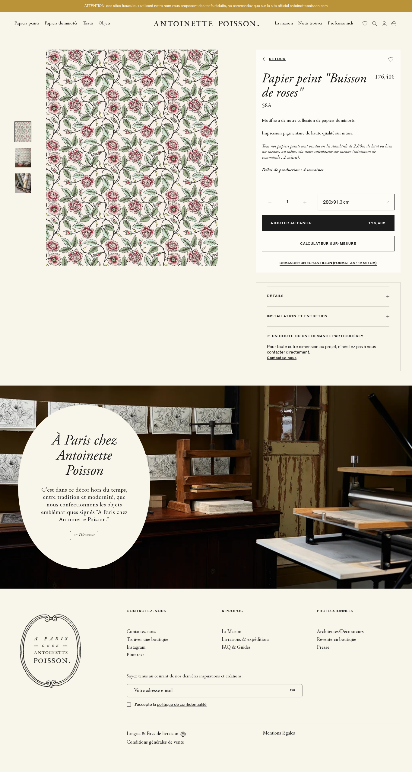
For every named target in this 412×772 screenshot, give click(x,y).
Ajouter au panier (291, 223)
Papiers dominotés (61, 23)
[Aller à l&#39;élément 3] (22, 183)
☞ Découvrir (84, 535)
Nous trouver (310, 23)
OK (292, 691)
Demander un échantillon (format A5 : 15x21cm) (328, 263)
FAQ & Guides (236, 647)
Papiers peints (26, 23)
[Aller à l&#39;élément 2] (22, 157)
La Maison (231, 631)
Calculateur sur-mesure (328, 244)
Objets (104, 23)
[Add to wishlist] (391, 59)
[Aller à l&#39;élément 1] (22, 131)
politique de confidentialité (182, 704)
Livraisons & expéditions (245, 639)
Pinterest (135, 655)
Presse (323, 647)
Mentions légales (279, 733)
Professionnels (340, 23)
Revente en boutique (336, 639)
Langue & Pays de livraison (152, 734)
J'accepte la (171, 704)
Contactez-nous (281, 358)
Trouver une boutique (147, 639)
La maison (284, 23)
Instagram (136, 647)
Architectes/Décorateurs (340, 631)
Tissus (88, 23)
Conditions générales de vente (155, 742)
